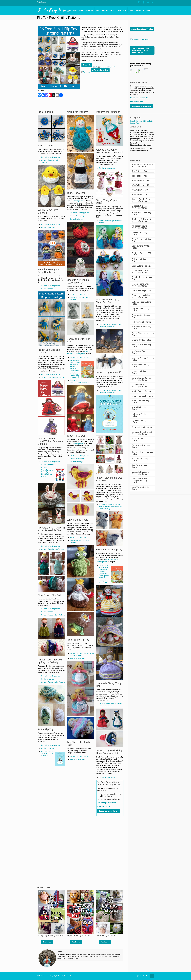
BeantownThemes (69, 976)
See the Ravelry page (48, 227)
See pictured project (77, 219)
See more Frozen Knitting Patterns (53, 615)
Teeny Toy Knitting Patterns (51, 935)
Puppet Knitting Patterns (78, 935)
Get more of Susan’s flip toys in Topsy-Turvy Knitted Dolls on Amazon (47, 472)
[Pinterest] (139, 2)
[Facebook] (143, 2)
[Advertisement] (102, 89)
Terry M (59, 952)
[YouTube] (152, 2)
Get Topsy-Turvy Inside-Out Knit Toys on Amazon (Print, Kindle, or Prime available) (110, 507)
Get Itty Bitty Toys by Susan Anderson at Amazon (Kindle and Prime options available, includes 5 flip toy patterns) (75, 369)
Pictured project (77, 201)
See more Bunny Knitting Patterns (52, 549)
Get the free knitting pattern (50, 157)
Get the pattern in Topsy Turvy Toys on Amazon (47, 753)
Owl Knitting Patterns (106, 935)
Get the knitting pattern (107, 168)
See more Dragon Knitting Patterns (53, 378)
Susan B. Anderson (111, 560)
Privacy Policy (135, 118)
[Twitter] (148, 2)
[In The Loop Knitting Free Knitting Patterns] (54, 10)
